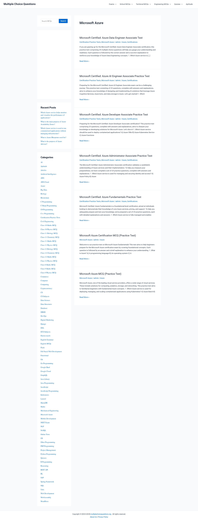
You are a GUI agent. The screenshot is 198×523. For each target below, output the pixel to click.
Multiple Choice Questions (20, 4)
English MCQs (46, 343)
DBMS (43, 312)
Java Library (45, 379)
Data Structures (46, 304)
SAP (42, 477)
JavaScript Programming (49, 391)
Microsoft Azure (47, 414)
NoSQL (43, 430)
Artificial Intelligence (48, 174)
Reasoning (44, 466)
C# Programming (47, 209)
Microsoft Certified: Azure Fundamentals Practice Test (110, 197)
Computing (45, 284)
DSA (42, 328)
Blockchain (45, 198)
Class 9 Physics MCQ (48, 272)
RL (42, 473)
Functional (44, 355)
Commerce (44, 276)
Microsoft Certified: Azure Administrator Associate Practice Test (116, 155)
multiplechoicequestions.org (101, 514)
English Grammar (47, 339)
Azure (43, 186)
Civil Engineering (47, 221)
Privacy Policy (103, 517)
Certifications (132, 42)
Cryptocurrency (46, 288)
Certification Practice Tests (50, 217)
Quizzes (177, 4)
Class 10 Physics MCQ (49, 229)
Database (44, 308)
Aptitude (189, 4)
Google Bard (45, 367)
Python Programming (48, 454)
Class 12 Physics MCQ (49, 261)
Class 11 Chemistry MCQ (50, 237)
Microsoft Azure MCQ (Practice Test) (100, 273)
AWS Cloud (45, 182)
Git (42, 359)
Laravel (43, 399)
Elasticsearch (45, 335)
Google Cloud (46, 371)
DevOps (44, 316)
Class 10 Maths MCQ (48, 225)
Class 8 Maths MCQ (48, 265)
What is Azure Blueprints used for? (53, 137)
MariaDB (44, 403)
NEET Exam (45, 422)
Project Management (48, 450)
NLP (42, 426)
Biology (44, 194)
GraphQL (44, 375)
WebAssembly (46, 497)
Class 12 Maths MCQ (48, 257)
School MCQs (125, 4)
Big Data (44, 190)
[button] (115, 4)
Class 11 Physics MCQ (49, 245)
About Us (93, 517)
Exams (111, 4)
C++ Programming (47, 213)
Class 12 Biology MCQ (49, 249)
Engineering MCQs (161, 4)
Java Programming (47, 383)
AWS (42, 178)
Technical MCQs (142, 4)
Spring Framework (47, 481)
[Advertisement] (54, 64)
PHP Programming (47, 446)
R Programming (46, 462)
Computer (44, 280)
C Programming (46, 201)
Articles (43, 170)
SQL (42, 485)
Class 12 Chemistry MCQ (50, 253)
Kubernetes (45, 395)
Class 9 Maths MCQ (48, 268)
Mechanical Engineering (50, 410)
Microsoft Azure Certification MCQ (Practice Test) (108, 235)
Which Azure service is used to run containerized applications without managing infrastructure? (53, 131)
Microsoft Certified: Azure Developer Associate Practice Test (114, 114)
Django (43, 324)
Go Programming (47, 363)
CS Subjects (45, 296)
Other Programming (48, 442)
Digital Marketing (47, 320)
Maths (43, 406)
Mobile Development (48, 418)
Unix (42, 489)
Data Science (45, 300)
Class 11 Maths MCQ (48, 241)
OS (42, 438)
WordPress (44, 501)
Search (63, 21)
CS (42, 292)
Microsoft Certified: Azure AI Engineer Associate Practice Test (115, 76)
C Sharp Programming (49, 205)
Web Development (47, 493)
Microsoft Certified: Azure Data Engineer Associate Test (111, 37)
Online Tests (45, 434)
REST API (44, 470)
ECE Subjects (45, 332)
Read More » (84, 61)
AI (41, 162)
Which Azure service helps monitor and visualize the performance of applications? (54, 115)
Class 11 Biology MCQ (49, 233)
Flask (43, 347)
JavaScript (44, 387)
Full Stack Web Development (51, 351)
